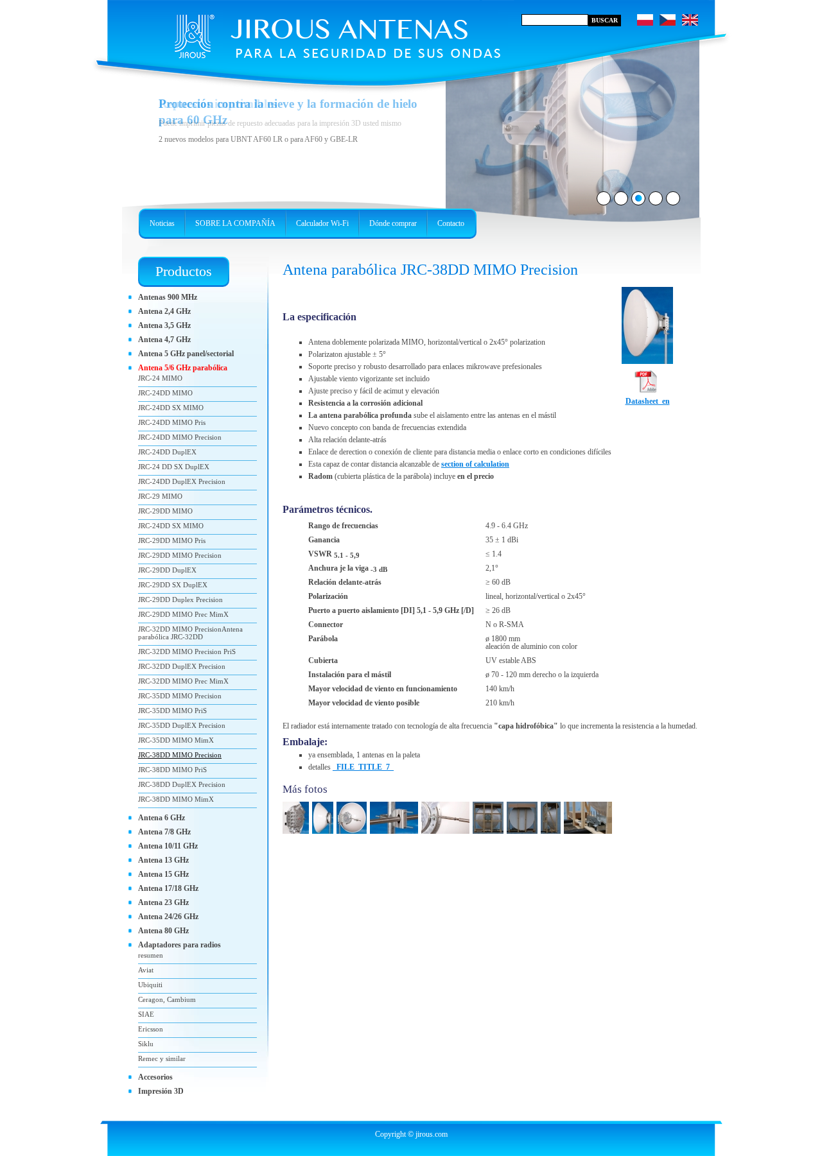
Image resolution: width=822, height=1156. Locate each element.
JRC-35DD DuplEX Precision (181, 725)
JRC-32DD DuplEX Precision (181, 666)
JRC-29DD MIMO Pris (172, 540)
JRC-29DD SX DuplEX (172, 585)
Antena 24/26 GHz (168, 916)
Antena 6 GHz (161, 818)
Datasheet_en (647, 401)
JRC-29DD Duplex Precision (180, 599)
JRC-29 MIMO (160, 496)
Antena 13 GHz (163, 860)
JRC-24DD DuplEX (167, 452)
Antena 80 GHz (163, 931)
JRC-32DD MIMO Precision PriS (187, 651)
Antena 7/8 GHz (164, 832)
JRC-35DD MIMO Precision (180, 696)
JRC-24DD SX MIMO (171, 407)
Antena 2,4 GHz (164, 311)
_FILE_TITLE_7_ (363, 767)
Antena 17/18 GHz (168, 888)
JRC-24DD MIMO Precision (180, 437)
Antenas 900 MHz (167, 297)
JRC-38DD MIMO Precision (180, 755)
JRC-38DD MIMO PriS (172, 769)
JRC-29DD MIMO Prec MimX (183, 614)
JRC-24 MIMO (160, 378)
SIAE (146, 1014)
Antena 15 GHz (163, 874)
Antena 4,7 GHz (164, 339)
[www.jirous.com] (311, 32)
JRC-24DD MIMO (165, 393)
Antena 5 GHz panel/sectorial (186, 354)
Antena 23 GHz (163, 902)
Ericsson (150, 1029)
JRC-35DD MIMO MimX (176, 740)
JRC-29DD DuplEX (167, 570)
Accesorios (155, 1077)
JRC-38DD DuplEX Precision (181, 784)
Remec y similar (162, 1058)
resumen (150, 955)
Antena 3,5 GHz (164, 325)
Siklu (145, 1044)
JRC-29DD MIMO (165, 511)
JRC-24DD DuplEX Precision (181, 481)
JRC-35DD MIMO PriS (172, 710)
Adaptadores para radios (179, 945)
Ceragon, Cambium (167, 999)
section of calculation (475, 464)
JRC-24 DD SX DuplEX (173, 466)
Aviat (145, 970)
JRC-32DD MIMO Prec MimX (183, 681)
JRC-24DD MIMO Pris (172, 422)
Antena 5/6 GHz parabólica (182, 368)
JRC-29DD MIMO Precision (180, 555)
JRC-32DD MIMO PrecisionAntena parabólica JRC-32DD (190, 633)
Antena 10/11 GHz (168, 846)
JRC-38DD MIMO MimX (176, 799)
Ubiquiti (150, 984)
